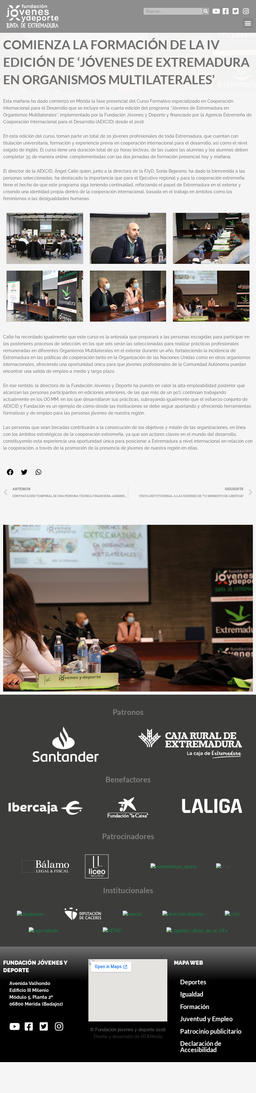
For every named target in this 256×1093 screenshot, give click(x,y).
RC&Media (151, 1036)
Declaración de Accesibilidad (200, 1046)
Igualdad (191, 994)
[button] (248, 23)
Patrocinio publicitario (210, 1031)
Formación (194, 1006)
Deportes (193, 982)
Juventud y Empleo (206, 1018)
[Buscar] (205, 11)
